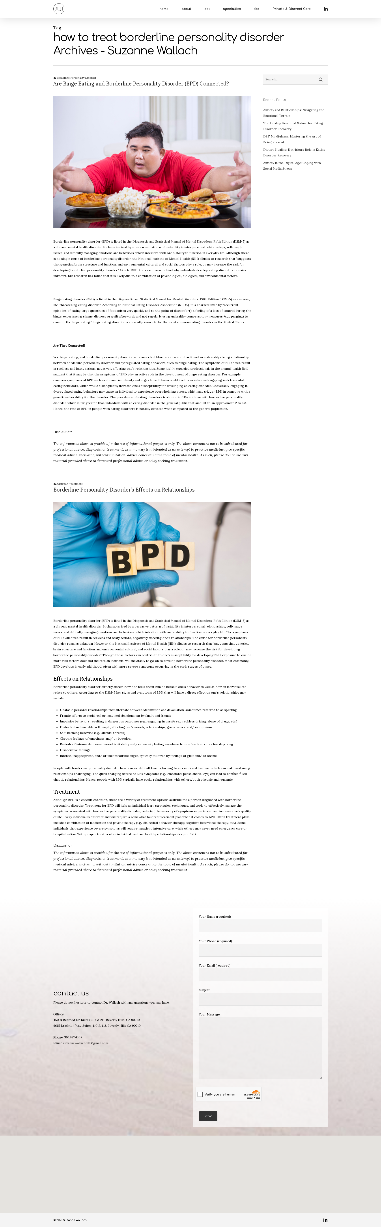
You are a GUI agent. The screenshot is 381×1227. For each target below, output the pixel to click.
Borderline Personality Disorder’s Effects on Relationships (124, 489)
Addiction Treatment (69, 483)
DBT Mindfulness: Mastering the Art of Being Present (292, 139)
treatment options (154, 800)
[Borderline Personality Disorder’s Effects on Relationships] (152, 615)
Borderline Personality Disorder (76, 77)
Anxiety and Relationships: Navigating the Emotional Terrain (293, 113)
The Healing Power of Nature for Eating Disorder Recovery (293, 126)
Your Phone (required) (215, 941)
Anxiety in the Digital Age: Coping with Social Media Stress (292, 166)
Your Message (209, 1014)
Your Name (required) (215, 917)
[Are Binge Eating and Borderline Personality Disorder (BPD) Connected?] (152, 236)
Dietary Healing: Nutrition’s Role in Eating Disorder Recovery (294, 152)
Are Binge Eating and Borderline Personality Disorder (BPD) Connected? (141, 83)
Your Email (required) (214, 965)
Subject (204, 990)
